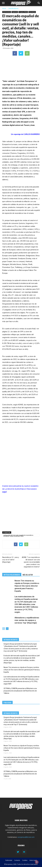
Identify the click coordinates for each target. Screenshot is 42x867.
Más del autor (28, 574)
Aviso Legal (33, 860)
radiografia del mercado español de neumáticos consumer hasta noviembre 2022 (18, 535)
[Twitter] (18, 852)
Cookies (24, 860)
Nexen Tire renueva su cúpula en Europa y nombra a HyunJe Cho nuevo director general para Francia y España (27, 586)
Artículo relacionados (12, 574)
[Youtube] (24, 852)
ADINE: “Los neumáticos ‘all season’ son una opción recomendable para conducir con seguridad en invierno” (31, 562)
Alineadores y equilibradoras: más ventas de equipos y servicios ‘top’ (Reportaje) (27, 620)
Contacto (17, 860)
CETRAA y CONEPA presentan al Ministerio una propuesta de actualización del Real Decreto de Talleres (20, 691)
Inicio (4, 8)
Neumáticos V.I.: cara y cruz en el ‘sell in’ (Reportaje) (10, 559)
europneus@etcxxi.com (26, 837)
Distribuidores (13, 8)
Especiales (14, 12)
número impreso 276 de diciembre (16, 98)
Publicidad (8, 860)
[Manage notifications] (37, 862)
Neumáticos (32, 12)
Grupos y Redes (23, 12)
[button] (39, 3)
